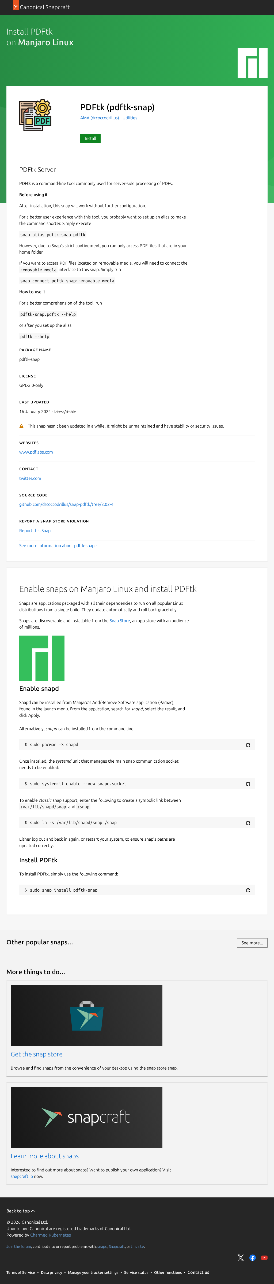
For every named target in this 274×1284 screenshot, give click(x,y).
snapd (102, 1246)
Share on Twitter (241, 1258)
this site (137, 1246)
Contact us (198, 1272)
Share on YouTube (264, 1258)
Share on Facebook (252, 1258)
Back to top (18, 1210)
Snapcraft (117, 1246)
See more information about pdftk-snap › (58, 545)
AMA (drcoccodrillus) (100, 117)
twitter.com (30, 478)
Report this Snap (35, 530)
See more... (252, 942)
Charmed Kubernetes (50, 1235)
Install (90, 138)
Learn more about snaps (45, 1156)
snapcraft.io (22, 1176)
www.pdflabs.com (36, 452)
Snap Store (120, 620)
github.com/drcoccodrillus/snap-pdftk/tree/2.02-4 (66, 504)
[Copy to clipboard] (248, 744)
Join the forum (18, 1246)
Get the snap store (37, 1054)
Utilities (130, 117)
